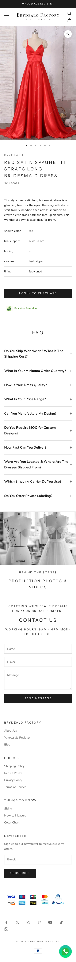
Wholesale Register (17, 738)
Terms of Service (15, 787)
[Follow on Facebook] (6, 922)
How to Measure (15, 816)
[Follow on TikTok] (61, 922)
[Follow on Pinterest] (39, 922)
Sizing (8, 809)
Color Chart (11, 822)
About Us (10, 731)
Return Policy (13, 773)
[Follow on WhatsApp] (6, 929)
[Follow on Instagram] (28, 922)
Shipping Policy (14, 766)
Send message (38, 698)
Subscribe (20, 873)
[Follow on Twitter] (17, 922)
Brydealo (13, 155)
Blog (7, 745)
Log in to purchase (38, 293)
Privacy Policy (13, 780)
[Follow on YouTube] (50, 922)
